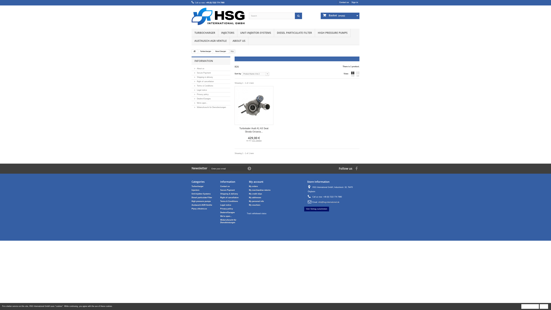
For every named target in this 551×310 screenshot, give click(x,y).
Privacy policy (202, 94)
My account (256, 181)
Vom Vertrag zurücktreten (316, 209)
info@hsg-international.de (328, 202)
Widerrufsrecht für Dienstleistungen (211, 107)
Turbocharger (204, 32)
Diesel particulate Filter (294, 32)
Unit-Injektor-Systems (255, 32)
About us (239, 40)
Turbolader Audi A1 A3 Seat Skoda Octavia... (253, 130)
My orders (253, 186)
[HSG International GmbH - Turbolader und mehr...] (218, 16)
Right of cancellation (205, 81)
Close (544, 306)
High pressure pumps (333, 32)
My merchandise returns (259, 190)
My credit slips (255, 194)
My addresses (255, 197)
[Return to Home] (194, 51)
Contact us (344, 2)
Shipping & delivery (204, 77)
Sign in (355, 2)
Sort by (238, 74)
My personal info (256, 201)
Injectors (227, 32)
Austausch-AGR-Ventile (210, 40)
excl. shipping (257, 141)
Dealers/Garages (203, 99)
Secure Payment (203, 73)
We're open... (202, 103)
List (358, 76)
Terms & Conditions (204, 86)
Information (203, 61)
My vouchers (254, 205)
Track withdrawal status (256, 213)
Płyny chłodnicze (199, 209)
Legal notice (201, 90)
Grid (352, 76)
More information (530, 306)
